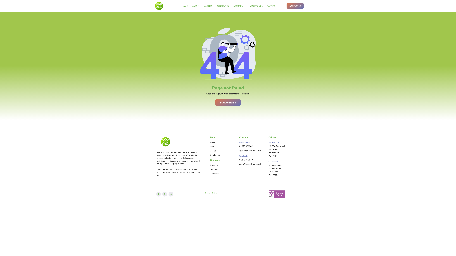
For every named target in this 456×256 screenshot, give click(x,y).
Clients (208, 6)
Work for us (256, 6)
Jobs (194, 6)
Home (185, 6)
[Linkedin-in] (171, 194)
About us (238, 6)
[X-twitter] (164, 194)
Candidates (223, 6)
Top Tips (271, 6)
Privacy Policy (211, 193)
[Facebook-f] (158, 194)
